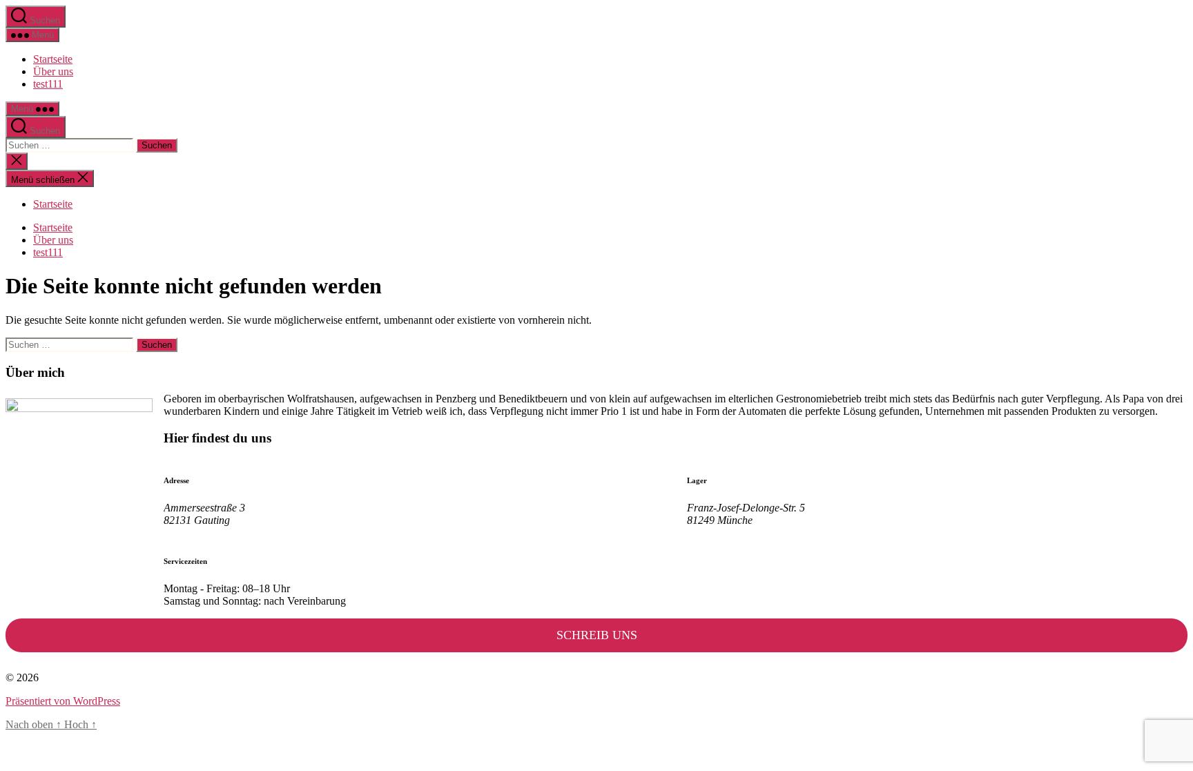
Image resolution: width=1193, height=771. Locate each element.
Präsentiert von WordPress (63, 701)
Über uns (53, 71)
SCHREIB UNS (596, 635)
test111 (48, 84)
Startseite (52, 59)
